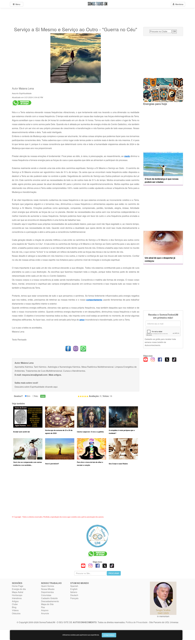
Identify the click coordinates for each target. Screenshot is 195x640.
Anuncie (45, 613)
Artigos (15, 601)
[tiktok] (174, 359)
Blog (14, 607)
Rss (43, 607)
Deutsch (74, 595)
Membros (178, 4)
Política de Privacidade (137, 622)
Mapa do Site (47, 604)
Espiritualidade (25, 93)
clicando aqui (51, 386)
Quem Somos (47, 585)
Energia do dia (19, 589)
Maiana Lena (26, 88)
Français (74, 598)
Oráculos (16, 613)
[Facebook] (160, 359)
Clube (15, 604)
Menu (17, 4)
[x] (167, 359)
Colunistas (46, 595)
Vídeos (15, 610)
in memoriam (163, 616)
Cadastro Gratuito (49, 598)
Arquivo (44, 610)
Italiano (73, 592)
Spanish (74, 585)
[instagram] (152, 359)
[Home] (97, 535)
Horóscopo (17, 595)
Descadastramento (50, 601)
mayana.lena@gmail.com (34, 374)
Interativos (17, 598)
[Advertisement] (75, 493)
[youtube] (145, 359)
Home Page (17, 585)
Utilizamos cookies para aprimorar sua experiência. (80, 635)
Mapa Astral (17, 592)
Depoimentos (47, 592)
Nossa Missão (48, 589)
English (73, 589)
